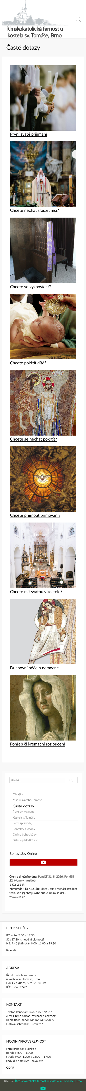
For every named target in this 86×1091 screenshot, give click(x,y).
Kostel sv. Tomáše (24, 817)
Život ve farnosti (23, 811)
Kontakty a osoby (24, 828)
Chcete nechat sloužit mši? (34, 210)
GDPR (10, 1067)
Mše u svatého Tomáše (27, 799)
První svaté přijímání (28, 133)
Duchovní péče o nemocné (34, 667)
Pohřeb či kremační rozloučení (37, 743)
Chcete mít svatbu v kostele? (36, 591)
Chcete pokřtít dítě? (28, 362)
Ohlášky (18, 794)
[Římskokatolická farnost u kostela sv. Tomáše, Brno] (35, 12)
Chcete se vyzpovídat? (30, 286)
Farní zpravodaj (22, 823)
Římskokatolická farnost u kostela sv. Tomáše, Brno (48, 1081)
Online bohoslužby (25, 834)
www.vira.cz (17, 896)
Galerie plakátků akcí (26, 840)
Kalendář (12, 950)
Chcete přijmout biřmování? (35, 515)
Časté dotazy (23, 806)
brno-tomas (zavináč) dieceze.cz (35, 1016)
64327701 (21, 987)
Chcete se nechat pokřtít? (33, 438)
